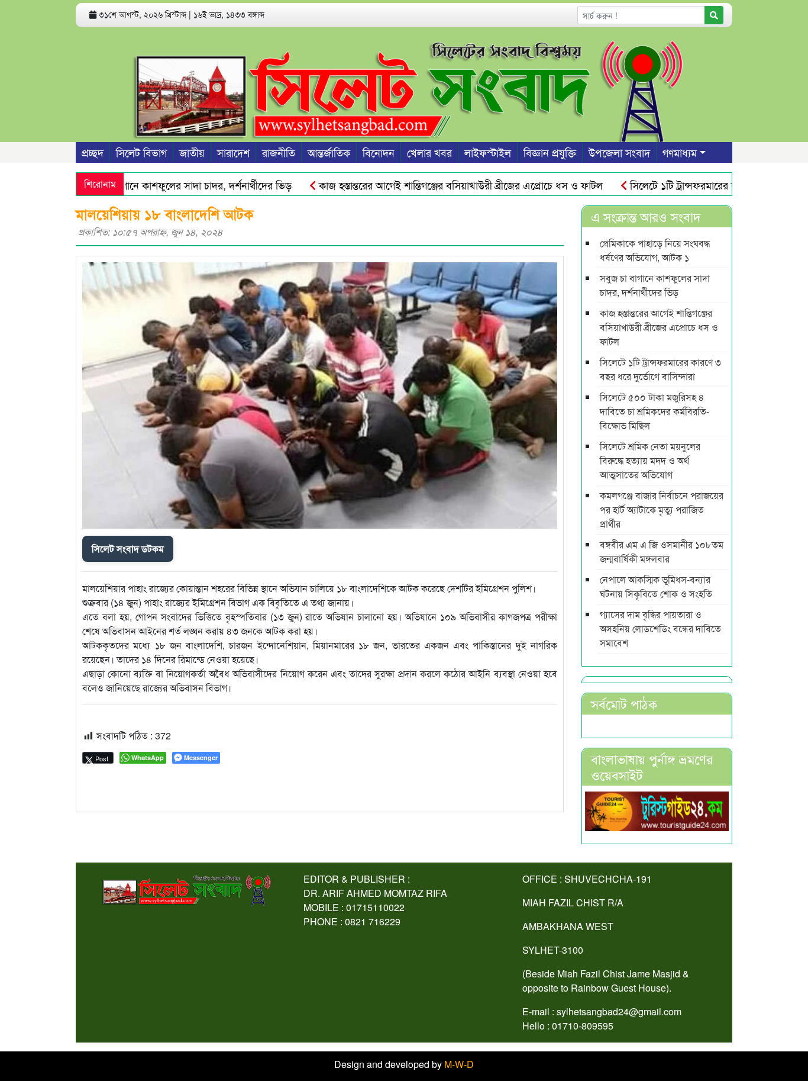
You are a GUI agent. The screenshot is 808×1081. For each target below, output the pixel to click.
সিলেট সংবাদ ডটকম (128, 548)
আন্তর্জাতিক (329, 152)
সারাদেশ (233, 152)
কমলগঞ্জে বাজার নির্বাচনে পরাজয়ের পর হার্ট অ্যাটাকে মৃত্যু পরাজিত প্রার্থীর (661, 509)
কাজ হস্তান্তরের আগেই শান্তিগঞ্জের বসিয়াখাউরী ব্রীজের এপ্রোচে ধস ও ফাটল (436, 184)
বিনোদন (379, 152)
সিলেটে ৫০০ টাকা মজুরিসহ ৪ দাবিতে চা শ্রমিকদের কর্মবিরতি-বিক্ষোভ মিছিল (654, 411)
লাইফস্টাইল (487, 152)
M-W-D (459, 1064)
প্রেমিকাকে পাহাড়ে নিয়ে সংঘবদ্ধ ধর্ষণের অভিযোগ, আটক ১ (655, 250)
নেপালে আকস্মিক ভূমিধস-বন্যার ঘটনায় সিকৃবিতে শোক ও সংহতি (656, 586)
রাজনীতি (278, 152)
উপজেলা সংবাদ (619, 152)
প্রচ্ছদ (93, 152)
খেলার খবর (429, 152)
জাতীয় (192, 152)
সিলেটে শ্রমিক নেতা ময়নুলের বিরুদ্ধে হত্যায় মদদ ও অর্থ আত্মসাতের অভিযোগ (650, 460)
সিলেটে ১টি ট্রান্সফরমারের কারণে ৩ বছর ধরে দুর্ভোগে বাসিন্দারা (660, 369)
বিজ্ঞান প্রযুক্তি (549, 152)
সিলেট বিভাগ (141, 152)
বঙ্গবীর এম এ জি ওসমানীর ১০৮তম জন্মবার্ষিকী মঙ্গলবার (661, 551)
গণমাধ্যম (679, 152)
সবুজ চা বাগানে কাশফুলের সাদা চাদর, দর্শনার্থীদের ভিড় (161, 184)
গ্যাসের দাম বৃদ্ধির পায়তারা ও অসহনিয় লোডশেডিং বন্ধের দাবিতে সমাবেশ (660, 628)
